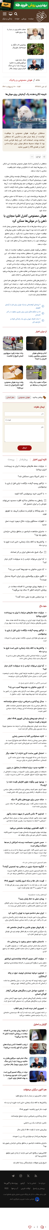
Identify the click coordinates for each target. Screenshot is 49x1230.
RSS (6, 1188)
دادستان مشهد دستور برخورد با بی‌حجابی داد (25, 941)
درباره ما (42, 1183)
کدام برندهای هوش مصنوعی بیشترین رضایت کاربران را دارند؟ (37, 356)
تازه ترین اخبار (39, 459)
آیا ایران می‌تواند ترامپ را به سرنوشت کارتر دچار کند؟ (25, 667)
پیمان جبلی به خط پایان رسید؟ (31, 899)
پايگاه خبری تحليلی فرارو (19, 1194)
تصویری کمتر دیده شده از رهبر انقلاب (29, 1008)
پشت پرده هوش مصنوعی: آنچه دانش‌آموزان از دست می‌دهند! (13, 385)
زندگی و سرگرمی (7, 18)
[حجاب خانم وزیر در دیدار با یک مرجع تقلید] (35, 34)
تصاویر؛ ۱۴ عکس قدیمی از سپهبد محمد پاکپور (25, 814)
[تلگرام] (13, 1175)
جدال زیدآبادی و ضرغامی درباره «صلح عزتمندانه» (24, 701)
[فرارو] (41, 16)
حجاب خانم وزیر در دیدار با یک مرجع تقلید (16, 31)
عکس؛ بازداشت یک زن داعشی (35, 1123)
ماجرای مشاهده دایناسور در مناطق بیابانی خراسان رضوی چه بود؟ (24, 1145)
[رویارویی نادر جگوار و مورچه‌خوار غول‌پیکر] (35, 49)
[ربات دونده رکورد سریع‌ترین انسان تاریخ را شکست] (13, 343)
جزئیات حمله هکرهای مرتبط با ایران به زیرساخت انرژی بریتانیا (25, 614)
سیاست (31, 18)
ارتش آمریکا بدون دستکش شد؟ (31, 476)
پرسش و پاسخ (39, 1188)
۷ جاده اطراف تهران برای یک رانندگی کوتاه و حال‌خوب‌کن (25, 320)
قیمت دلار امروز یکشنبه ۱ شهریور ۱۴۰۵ (32, 1109)
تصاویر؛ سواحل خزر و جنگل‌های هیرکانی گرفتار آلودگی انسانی (26, 992)
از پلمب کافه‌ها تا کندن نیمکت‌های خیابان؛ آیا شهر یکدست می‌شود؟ (15, 1046)
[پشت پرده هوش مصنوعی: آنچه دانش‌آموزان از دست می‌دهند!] (13, 372)
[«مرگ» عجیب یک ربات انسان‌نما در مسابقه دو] (36, 372)
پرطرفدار (23, 459)
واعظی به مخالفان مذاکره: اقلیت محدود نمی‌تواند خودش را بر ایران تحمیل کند (24, 502)
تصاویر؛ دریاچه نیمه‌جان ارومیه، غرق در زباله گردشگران (27, 974)
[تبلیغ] (24, 5)
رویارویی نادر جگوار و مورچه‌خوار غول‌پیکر (18, 46)
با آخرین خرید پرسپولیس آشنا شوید (29, 493)
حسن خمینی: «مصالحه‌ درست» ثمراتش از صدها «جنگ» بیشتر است (25, 844)
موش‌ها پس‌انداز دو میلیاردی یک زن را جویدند (29, 1136)
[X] (28, 1175)
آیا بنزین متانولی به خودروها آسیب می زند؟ (26, 569)
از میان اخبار (41, 331)
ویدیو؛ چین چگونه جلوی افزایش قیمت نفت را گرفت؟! (26, 783)
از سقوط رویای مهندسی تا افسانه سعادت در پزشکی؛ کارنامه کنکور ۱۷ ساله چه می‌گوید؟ (27, 588)
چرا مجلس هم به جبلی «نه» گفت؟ (30, 597)
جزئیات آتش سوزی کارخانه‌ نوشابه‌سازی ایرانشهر (24, 959)
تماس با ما (32, 1183)
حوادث (17, 18)
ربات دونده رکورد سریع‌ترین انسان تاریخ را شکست (13, 355)
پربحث (11, 459)
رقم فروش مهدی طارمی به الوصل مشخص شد (25, 927)
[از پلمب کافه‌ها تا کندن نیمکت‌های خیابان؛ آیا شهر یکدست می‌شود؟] (38, 1048)
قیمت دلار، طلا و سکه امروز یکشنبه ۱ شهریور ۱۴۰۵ (24, 881)
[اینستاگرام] (20, 1175)
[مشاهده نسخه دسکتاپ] (10, 14)
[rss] (35, 1175)
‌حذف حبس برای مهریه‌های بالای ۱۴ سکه (27, 799)
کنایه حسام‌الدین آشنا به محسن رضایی (28, 736)
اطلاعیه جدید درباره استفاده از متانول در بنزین (25, 767)
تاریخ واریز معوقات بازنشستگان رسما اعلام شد (29, 1162)
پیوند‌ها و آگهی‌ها (11, 1183)
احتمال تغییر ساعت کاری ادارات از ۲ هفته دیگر (25, 753)
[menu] (5, 14)
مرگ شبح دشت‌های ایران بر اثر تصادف (26, 552)
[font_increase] (44, 156)
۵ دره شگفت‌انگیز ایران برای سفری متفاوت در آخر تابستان (23, 313)
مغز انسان (10, 397)
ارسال (24, 447)
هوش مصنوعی (24, 397)
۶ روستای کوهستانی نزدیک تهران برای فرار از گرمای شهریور (22, 306)
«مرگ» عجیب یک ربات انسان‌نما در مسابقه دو (38, 384)
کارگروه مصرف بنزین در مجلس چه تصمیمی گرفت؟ (23, 866)
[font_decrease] (32, 156)
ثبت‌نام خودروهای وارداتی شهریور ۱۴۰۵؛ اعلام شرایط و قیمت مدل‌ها (27, 720)
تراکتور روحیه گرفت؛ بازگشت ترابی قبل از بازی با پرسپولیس (25, 632)
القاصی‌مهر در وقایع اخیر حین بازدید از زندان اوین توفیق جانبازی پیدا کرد (26, 1155)
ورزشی (23, 18)
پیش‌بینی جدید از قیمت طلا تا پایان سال (31, 1129)
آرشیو (22, 1183)
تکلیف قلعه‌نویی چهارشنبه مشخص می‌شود (27, 828)
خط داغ (42, 606)
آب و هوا (14, 1188)
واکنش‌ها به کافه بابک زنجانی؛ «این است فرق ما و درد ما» (25, 649)
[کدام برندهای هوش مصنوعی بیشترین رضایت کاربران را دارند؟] (36, 343)
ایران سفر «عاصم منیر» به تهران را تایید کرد (26, 913)
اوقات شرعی (25, 1188)
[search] (15, 14)
